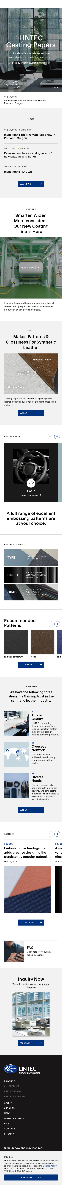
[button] (7, 84)
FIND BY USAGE (12, 1091)
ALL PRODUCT (11, 1086)
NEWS (7, 1113)
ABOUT (8, 1103)
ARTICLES (9, 1108)
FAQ (6, 1123)
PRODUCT (9, 1081)
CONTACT (9, 1128)
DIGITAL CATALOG (14, 1118)
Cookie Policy (50, 1166)
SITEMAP (9, 1134)
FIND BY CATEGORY (14, 1096)
